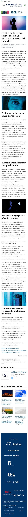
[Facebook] (15, 495)
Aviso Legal (21, 507)
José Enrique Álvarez (8, 44)
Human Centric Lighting (9, 46)
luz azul (14, 362)
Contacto (21, 510)
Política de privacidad (9, 510)
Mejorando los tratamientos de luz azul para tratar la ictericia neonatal (20, 401)
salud (3, 363)
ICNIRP (10, 362)
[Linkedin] (18, 495)
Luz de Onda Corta (20, 362)
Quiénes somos (9, 507)
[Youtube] (23, 495)
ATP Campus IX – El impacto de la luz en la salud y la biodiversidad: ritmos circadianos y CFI (7, 402)
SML (15, 505)
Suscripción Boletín (9, 513)
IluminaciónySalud (7, 47)
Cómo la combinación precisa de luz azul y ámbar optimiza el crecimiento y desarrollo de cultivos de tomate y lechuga (7, 419)
